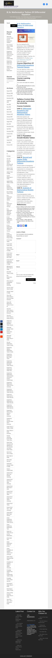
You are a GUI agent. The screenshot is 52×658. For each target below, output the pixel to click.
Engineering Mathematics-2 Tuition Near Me (10, 396)
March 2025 (9, 111)
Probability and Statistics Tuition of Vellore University (10, 564)
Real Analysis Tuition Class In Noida (10, 585)
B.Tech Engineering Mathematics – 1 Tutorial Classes (10, 228)
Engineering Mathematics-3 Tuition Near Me (10, 401)
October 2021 (9, 144)
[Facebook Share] (1, 321)
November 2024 (10, 119)
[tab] (44, 4)
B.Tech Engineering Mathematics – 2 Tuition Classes (10, 220)
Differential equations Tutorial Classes (25, 66)
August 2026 (9, 90)
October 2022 (9, 133)
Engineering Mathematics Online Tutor (9, 62)
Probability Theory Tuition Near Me (10, 580)
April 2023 (9, 128)
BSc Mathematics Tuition (9, 277)
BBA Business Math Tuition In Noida (10, 268)
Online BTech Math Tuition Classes (9, 514)
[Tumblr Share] (1, 327)
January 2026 (9, 95)
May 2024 (9, 124)
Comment (18, 238)
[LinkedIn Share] (1, 329)
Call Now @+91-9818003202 (26, 656)
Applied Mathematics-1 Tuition (10, 177)
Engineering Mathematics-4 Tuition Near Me (10, 406)
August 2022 (9, 140)
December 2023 (10, 126)
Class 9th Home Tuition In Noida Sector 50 (10, 317)
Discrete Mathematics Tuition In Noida (10, 344)
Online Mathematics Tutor (11, 6)
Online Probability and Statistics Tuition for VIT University (10, 551)
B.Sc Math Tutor (43, 631)
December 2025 (10, 98)
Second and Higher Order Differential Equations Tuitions (25, 160)
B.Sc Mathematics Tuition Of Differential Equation (31, 16)
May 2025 (9, 107)
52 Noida (8, 156)
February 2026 (10, 93)
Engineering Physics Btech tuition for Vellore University (10, 413)
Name (18, 254)
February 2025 (10, 114)
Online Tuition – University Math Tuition (10, 558)
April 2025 (9, 109)
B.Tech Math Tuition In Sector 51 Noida (10, 249)
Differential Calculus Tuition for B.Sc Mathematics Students (10, 39)
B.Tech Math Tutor (43, 629)
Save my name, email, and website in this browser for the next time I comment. (25, 275)
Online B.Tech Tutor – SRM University (9, 509)
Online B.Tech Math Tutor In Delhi (9, 488)
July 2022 (9, 142)
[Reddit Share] (1, 336)
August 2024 (9, 121)
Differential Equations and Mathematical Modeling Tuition (24, 111)
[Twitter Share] (1, 324)
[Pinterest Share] (1, 332)
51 (7, 153)
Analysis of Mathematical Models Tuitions (25, 190)
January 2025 (9, 116)
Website (18, 266)
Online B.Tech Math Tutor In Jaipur (9, 493)
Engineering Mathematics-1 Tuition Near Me (10, 391)
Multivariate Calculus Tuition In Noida (10, 465)
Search (8, 23)
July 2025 (9, 104)
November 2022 (10, 131)
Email (17, 260)
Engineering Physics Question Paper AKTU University (10, 421)
